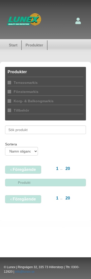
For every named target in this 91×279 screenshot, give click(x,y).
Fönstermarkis (26, 92)
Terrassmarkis (26, 83)
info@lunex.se (25, 271)
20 (67, 168)
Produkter (34, 45)
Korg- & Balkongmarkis (34, 101)
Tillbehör (21, 110)
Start (13, 45)
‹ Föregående (23, 169)
